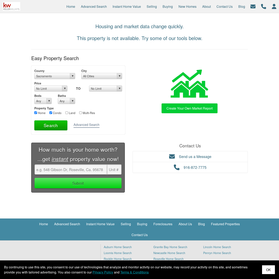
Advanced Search (86, 124)
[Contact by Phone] (263, 6)
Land (71, 113)
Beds (37, 96)
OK (268, 269)
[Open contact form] (253, 6)
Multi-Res (88, 113)
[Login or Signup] (274, 6)
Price (37, 83)
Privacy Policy (103, 272)
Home (41, 113)
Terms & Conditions (134, 272)
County (39, 71)
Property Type (44, 108)
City (84, 71)
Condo (56, 113)
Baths (62, 96)
